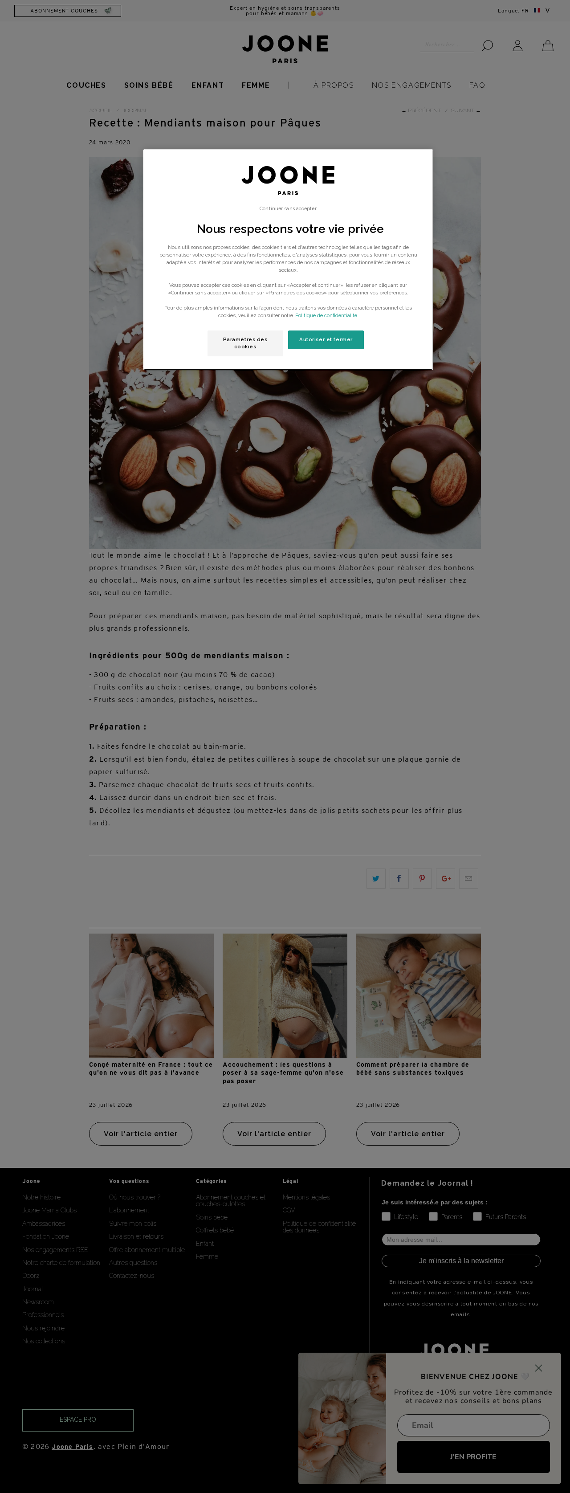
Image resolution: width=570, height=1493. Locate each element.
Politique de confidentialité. (326, 315)
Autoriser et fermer (326, 339)
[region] (288, 259)
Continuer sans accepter (288, 208)
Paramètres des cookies (245, 343)
